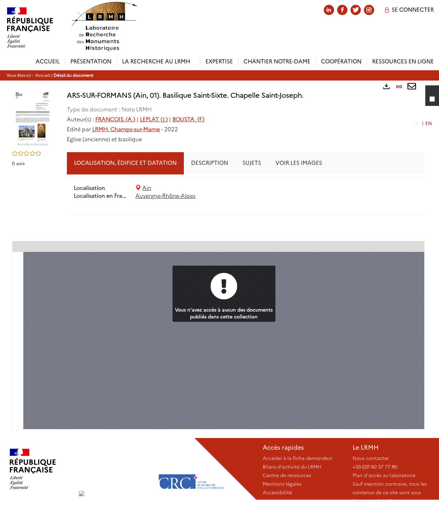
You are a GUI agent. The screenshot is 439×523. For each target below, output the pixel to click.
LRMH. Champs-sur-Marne (126, 129)
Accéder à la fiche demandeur (297, 458)
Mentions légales (282, 484)
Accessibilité (277, 492)
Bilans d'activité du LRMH (292, 467)
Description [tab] (209, 163)
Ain (146, 188)
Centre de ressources (287, 475)
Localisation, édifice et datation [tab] (125, 163)
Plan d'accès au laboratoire (384, 475)
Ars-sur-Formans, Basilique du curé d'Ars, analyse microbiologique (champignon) (325, 226)
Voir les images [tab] (298, 163)
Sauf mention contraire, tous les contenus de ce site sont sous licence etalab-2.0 (390, 492)
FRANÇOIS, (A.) (115, 119)
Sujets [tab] (251, 163)
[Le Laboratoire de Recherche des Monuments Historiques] (115, 469)
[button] (32, 118)
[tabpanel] (246, 192)
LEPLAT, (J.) (154, 119)
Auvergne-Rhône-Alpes (165, 196)
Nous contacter (371, 458)
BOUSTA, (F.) (188, 119)
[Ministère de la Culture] (39, 469)
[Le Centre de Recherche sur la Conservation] (191, 469)
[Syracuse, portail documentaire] (104, 26)
